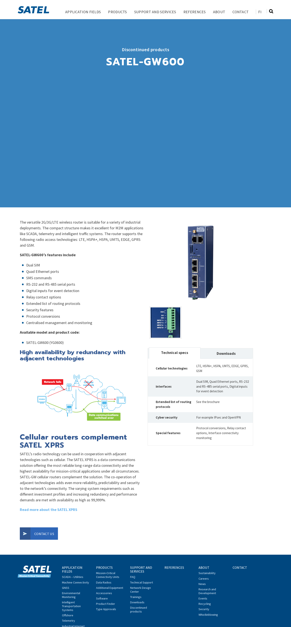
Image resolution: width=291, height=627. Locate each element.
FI (259, 11)
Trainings (135, 597)
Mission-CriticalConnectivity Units (107, 575)
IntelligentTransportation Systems (71, 606)
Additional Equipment (109, 588)
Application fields (83, 11)
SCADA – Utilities (72, 577)
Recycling (205, 604)
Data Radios (103, 582)
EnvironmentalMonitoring (71, 595)
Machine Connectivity (75, 582)
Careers (204, 578)
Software (102, 598)
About (219, 11)
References (194, 11)
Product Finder (105, 604)
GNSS (65, 588)
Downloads (137, 602)
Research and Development (207, 591)
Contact (240, 11)
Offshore (67, 615)
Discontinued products (138, 609)
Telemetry (68, 621)
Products (117, 11)
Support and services (155, 11)
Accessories (104, 593)
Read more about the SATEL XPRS (48, 509)
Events (203, 598)
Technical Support (141, 582)
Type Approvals (106, 609)
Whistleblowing (208, 615)
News (202, 584)
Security (204, 609)
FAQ (132, 577)
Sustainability (207, 573)
